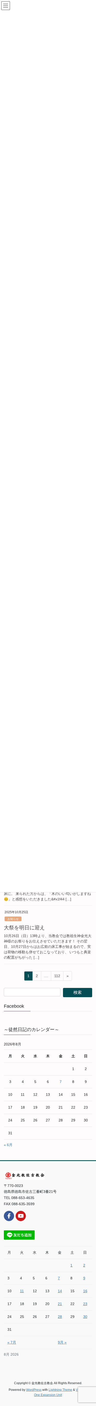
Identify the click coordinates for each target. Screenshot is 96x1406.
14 (60, 1291)
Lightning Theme (60, 1390)
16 (85, 1291)
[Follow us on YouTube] (21, 1216)
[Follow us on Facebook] (9, 1216)
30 (85, 1317)
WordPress (33, 1390)
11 (22, 1291)
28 (60, 1317)
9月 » (62, 1342)
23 (85, 1304)
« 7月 (11, 1342)
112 (57, 977)
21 (60, 1304)
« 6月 (8, 1145)
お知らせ (13, 918)
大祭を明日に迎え (24, 927)
